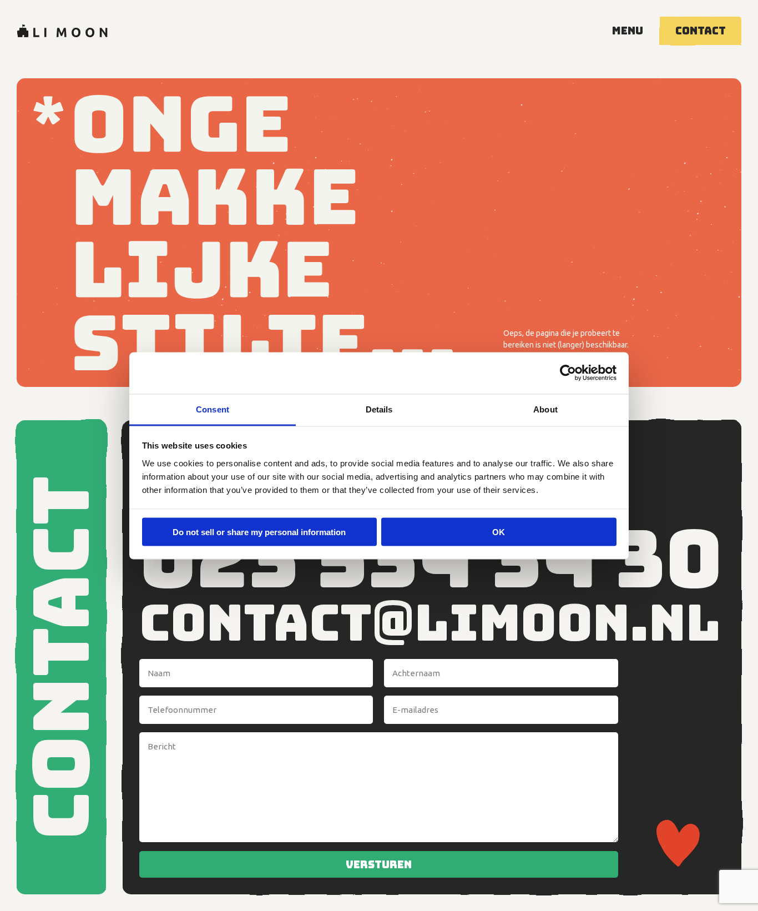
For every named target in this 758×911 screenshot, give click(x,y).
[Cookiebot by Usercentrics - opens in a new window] (567, 373)
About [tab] (545, 409)
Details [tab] (379, 409)
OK (498, 532)
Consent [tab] (212, 409)
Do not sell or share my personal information (259, 532)
